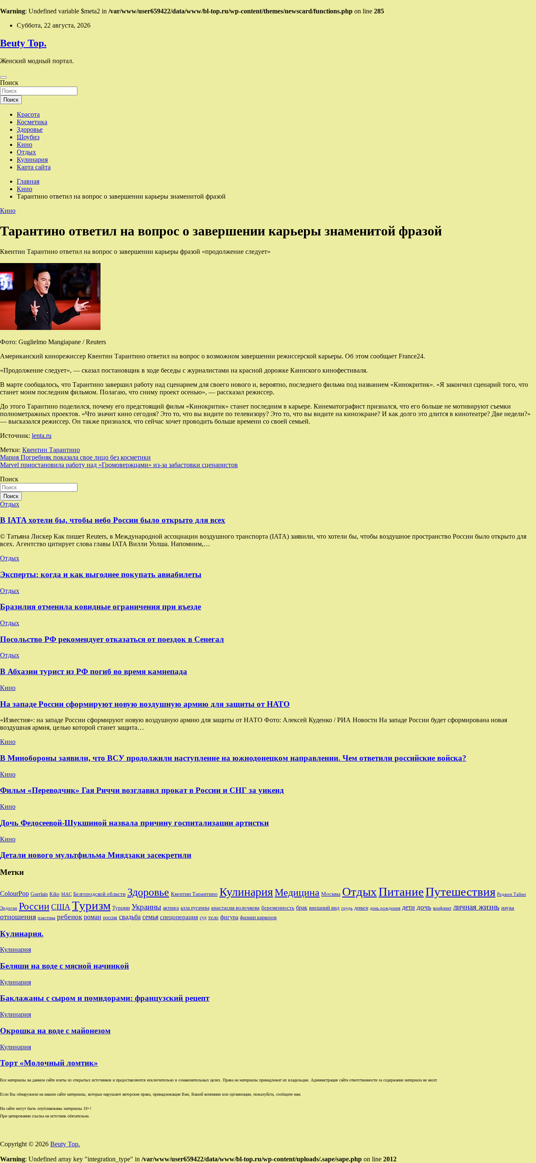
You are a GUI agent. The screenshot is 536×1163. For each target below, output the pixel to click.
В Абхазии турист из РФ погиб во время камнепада (93, 671)
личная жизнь (476, 906)
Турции (121, 908)
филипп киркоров (258, 917)
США (60, 906)
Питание (401, 891)
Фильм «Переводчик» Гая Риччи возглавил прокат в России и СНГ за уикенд (142, 790)
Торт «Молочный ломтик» (49, 1062)
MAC (66, 894)
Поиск (9, 82)
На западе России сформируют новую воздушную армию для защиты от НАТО (145, 704)
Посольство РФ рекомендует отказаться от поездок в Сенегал (112, 639)
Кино (24, 144)
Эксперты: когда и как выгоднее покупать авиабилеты (100, 574)
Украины (146, 906)
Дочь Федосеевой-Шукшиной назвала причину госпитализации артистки (134, 822)
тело (213, 917)
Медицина (297, 892)
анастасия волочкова (235, 908)
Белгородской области (99, 894)
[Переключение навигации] (3, 77)
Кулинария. (22, 933)
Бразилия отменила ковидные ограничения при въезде (100, 606)
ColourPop (14, 893)
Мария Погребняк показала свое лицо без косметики (75, 457)
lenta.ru (42, 435)
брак (301, 907)
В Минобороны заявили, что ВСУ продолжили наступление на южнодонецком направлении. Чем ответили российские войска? (233, 758)
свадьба (130, 916)
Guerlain (39, 894)
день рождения (385, 908)
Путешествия (460, 891)
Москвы (330, 894)
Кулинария (32, 159)
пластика (46, 917)
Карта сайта (34, 167)
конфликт (442, 908)
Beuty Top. (23, 43)
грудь (347, 908)
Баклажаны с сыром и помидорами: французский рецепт (104, 998)
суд (203, 917)
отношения (18, 917)
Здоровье (30, 129)
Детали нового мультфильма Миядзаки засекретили (95, 855)
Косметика (32, 121)
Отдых (26, 152)
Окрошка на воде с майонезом (55, 1030)
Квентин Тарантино (51, 449)
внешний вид (324, 908)
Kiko (54, 894)
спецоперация (179, 916)
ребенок (69, 917)
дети (408, 907)
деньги (361, 908)
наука (507, 908)
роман (92, 916)
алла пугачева (194, 908)
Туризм (91, 905)
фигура (229, 917)
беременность (277, 908)
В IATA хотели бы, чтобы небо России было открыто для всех (112, 520)
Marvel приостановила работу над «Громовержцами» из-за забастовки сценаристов (119, 464)
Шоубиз (28, 137)
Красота (28, 114)
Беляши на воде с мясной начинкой (64, 965)
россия (110, 917)
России (34, 906)
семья (150, 916)
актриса (171, 908)
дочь (424, 907)
